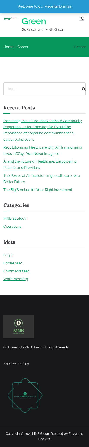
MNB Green (40, 433)
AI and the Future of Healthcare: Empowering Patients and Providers (40, 164)
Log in (8, 255)
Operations (12, 226)
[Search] (81, 89)
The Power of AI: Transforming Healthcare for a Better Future (41, 179)
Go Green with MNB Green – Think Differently (36, 347)
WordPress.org (15, 279)
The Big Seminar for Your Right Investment (37, 190)
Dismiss (65, 6)
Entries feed (13, 263)
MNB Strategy (14, 218)
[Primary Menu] (82, 19)
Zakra (73, 433)
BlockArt (44, 439)
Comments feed (16, 271)
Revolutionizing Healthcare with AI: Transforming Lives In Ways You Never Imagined (42, 150)
